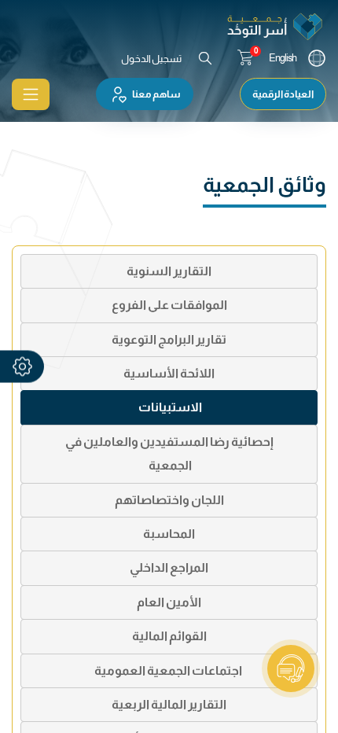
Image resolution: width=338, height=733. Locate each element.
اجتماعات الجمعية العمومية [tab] (169, 670)
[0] (245, 58)
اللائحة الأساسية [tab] (169, 373)
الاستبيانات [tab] (169, 407)
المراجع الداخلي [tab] (169, 567)
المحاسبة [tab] (169, 533)
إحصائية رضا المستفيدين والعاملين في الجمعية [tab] (169, 453)
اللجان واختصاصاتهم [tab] (169, 499)
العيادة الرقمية (283, 94)
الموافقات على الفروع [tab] (169, 304)
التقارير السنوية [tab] (169, 271)
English (282, 58)
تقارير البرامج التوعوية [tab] (169, 339)
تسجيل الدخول (151, 58)
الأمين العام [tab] (169, 602)
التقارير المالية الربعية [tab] (169, 704)
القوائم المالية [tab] (169, 636)
